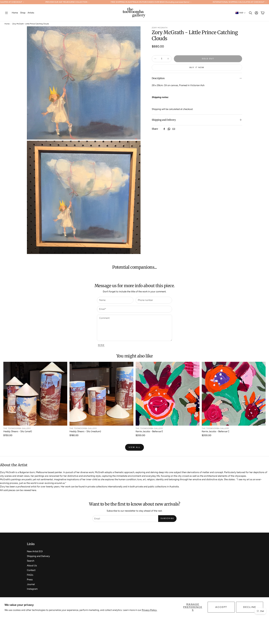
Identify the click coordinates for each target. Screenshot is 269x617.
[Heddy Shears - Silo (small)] (35, 394)
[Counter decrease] (155, 58)
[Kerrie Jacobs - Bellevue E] (168, 394)
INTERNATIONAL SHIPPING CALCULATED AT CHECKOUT (239, 2)
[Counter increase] (168, 58)
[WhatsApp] (169, 129)
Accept (221, 607)
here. (34, 490)
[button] (6, 13)
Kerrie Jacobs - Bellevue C (215, 431)
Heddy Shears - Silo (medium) (85, 431)
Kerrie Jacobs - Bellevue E (149, 431)
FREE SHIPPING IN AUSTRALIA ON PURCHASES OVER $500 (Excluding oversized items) (150, 2)
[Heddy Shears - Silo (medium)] (101, 394)
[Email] (173, 129)
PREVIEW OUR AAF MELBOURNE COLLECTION (66, 2)
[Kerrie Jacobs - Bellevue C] (234, 394)
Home (7, 24)
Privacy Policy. (149, 610)
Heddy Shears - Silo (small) (17, 431)
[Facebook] (164, 129)
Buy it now (197, 67)
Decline (249, 607)
